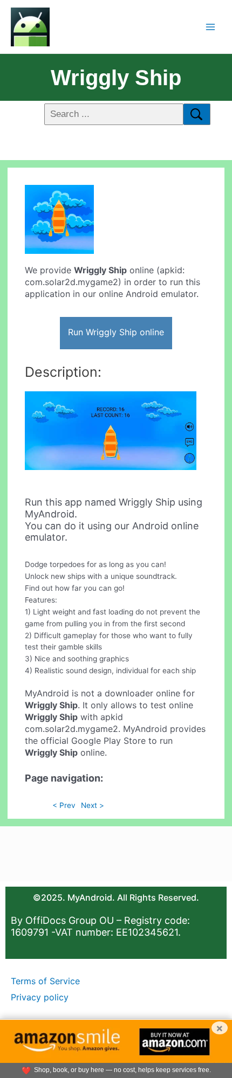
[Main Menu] (211, 27)
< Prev (64, 805)
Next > (92, 805)
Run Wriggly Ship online (116, 332)
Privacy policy (40, 997)
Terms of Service (45, 981)
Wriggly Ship (116, 77)
